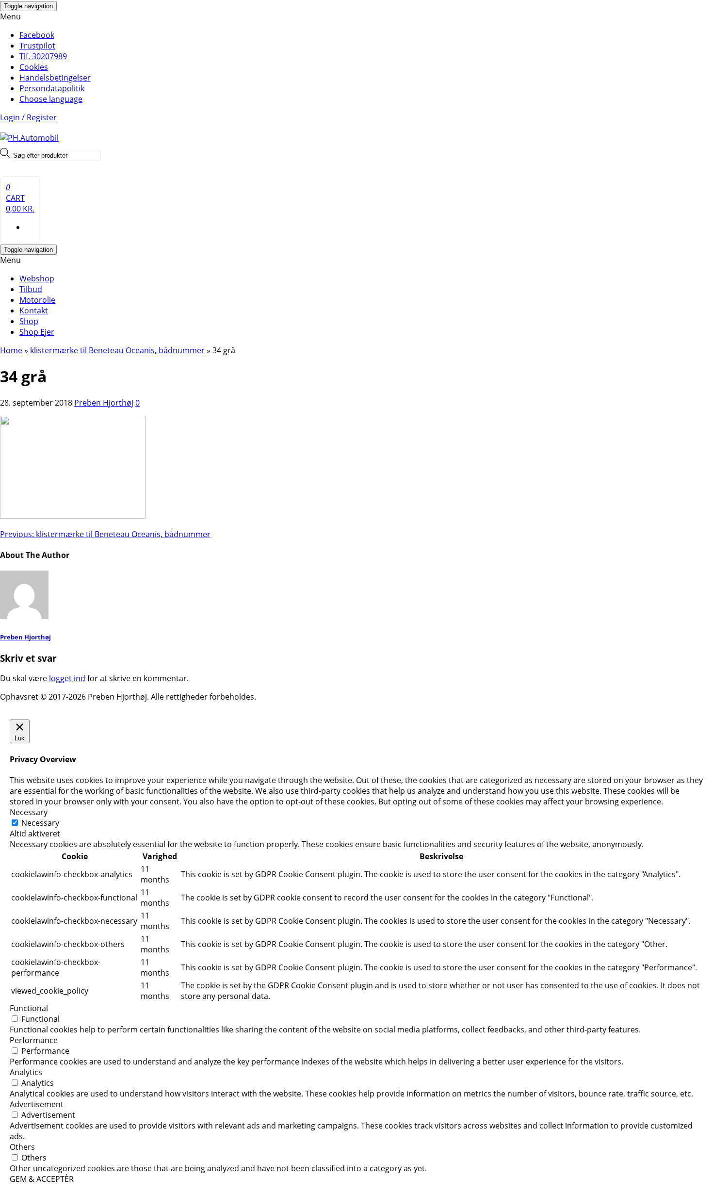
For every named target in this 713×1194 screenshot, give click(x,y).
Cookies (33, 67)
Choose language (50, 99)
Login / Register (28, 117)
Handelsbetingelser (55, 77)
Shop (28, 321)
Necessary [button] (29, 812)
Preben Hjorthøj (103, 402)
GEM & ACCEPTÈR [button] (42, 1179)
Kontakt (33, 310)
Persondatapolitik (51, 88)
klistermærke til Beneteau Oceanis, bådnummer (105, 534)
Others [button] (22, 1147)
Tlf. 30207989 (43, 56)
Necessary (40, 823)
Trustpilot (37, 45)
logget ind (67, 678)
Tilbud (30, 289)
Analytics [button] (26, 1072)
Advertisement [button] (37, 1104)
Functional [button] (29, 1008)
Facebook (36, 35)
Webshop (36, 278)
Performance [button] (34, 1040)
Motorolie (37, 299)
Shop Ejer (36, 332)
